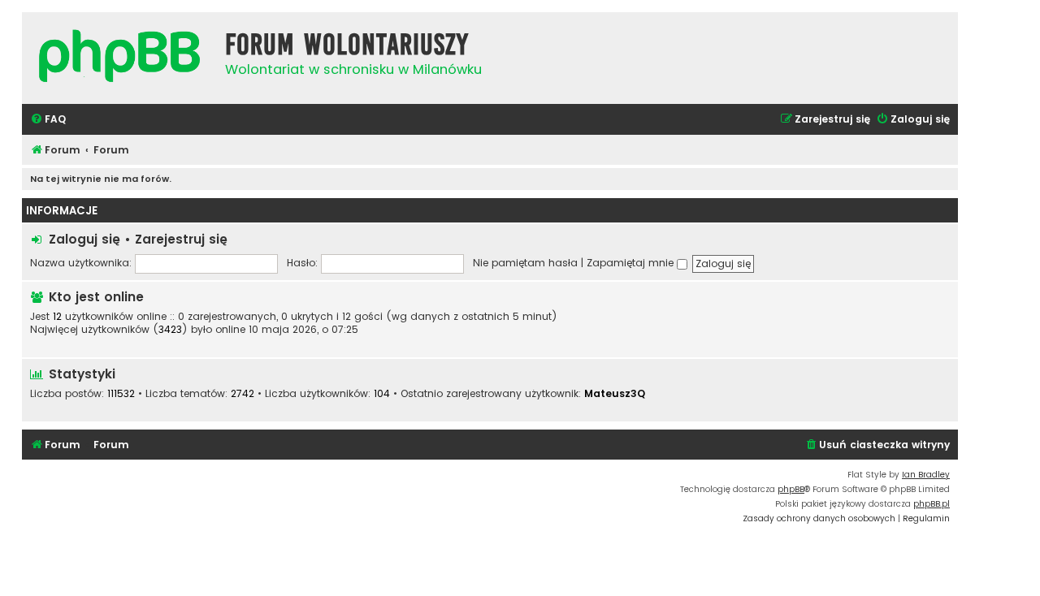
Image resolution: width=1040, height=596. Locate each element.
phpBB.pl (931, 504)
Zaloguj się (84, 239)
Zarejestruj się (181, 239)
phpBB (791, 489)
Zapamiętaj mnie (632, 263)
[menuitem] (48, 120)
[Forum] (119, 58)
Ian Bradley (926, 475)
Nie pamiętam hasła (525, 263)
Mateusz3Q (614, 393)
